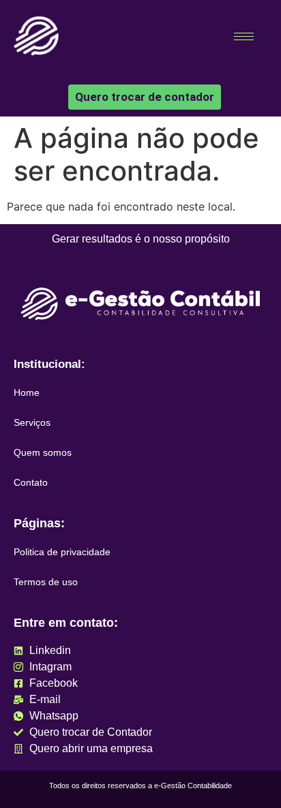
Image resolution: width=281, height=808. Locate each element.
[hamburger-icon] (243, 36)
